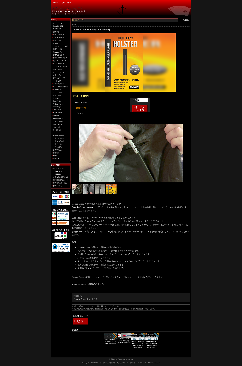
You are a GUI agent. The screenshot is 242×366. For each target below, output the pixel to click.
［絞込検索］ (184, 20)
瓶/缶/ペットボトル (59, 61)
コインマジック (58, 37)
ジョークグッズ (58, 84)
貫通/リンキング (58, 55)
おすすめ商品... (58, 150)
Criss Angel (57, 107)
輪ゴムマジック (58, 52)
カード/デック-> (58, 72)
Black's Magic (57, 112)
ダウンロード (57, 92)
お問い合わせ (57, 186)
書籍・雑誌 (57, 75)
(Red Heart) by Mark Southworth (124, 341)
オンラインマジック (60, 66)
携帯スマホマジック (60, 58)
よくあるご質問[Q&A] (60, 177)
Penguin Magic (58, 118)
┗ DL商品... (58, 147)
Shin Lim (56, 98)
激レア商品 (57, 95)
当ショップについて (60, 168)
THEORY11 (57, 29)
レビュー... (57, 158)
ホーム (55, 3)
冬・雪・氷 (57, 130)
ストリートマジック (60, 23)
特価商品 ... (57, 153)
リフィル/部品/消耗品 (60, 86)
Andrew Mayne (58, 104)
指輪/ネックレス (58, 49)
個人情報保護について (60, 180)
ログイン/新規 (66, 3)
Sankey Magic (58, 121)
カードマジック (58, 34)
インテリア (57, 81)
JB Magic (56, 115)
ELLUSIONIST (58, 26)
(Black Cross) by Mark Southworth (110, 341)
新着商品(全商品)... (59, 135)
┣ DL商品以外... (59, 141)
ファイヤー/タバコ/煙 (60, 46)
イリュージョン (58, 63)
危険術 (55, 43)
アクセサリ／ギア (59, 78)
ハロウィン (57, 127)
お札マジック (57, 40)
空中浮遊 (56, 32)
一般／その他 (57, 69)
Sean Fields (57, 110)
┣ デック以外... (59, 138)
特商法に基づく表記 (60, 183)
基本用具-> (57, 89)
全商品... (56, 155)
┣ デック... (57, 144)
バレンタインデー (59, 124)
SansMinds (57, 101)
